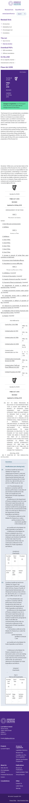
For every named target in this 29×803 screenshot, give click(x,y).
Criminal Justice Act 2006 (12, 344)
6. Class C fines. (6, 246)
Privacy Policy (13, 800)
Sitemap (18, 788)
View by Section (7, 44)
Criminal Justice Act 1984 (11, 337)
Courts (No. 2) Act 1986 (11, 324)
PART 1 (14, 214)
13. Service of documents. (9, 276)
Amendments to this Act (8, 62)
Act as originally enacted (8, 59)
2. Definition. (5, 227)
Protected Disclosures (7, 774)
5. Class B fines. (6, 243)
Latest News (19, 786)
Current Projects (5, 748)
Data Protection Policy (22, 800)
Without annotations (8, 53)
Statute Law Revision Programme (22, 760)
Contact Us (19, 783)
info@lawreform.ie (9, 738)
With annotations (7, 50)
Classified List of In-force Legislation (21, 756)
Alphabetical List (7, 27)
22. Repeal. (5, 315)
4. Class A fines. (6, 239)
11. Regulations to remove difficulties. (12, 263)
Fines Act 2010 (13, 572)
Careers (3, 777)
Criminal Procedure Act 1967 (13, 372)
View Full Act (6, 41)
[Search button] (25, 14)
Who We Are (4, 768)
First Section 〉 (23, 72)
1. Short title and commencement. (11, 224)
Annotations (5, 33)
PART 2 (14, 230)
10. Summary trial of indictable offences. (13, 260)
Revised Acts (19, 752)
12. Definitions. (6, 273)
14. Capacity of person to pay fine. (11, 279)
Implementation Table (22, 772)
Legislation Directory (21, 750)
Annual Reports (20, 774)
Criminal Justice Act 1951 (11, 331)
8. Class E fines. (6, 252)
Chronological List (7, 30)
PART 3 (14, 266)
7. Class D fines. (6, 249)
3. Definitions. (5, 236)
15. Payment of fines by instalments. (12, 282)
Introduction (6, 24)
